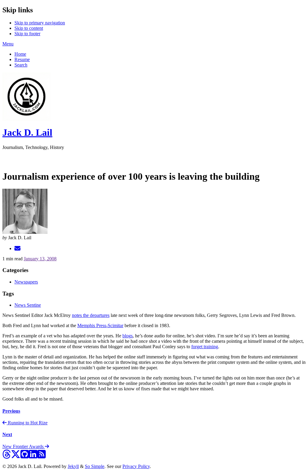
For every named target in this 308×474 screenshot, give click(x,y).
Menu (8, 43)
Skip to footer (27, 33)
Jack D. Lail (27, 132)
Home (20, 54)
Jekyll (73, 466)
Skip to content (28, 28)
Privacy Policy (136, 466)
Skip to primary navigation (39, 22)
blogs (127, 335)
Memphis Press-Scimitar (100, 325)
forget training (204, 346)
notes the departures (90, 315)
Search (20, 64)
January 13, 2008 (40, 258)
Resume (22, 59)
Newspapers (26, 281)
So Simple (94, 466)
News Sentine (27, 305)
